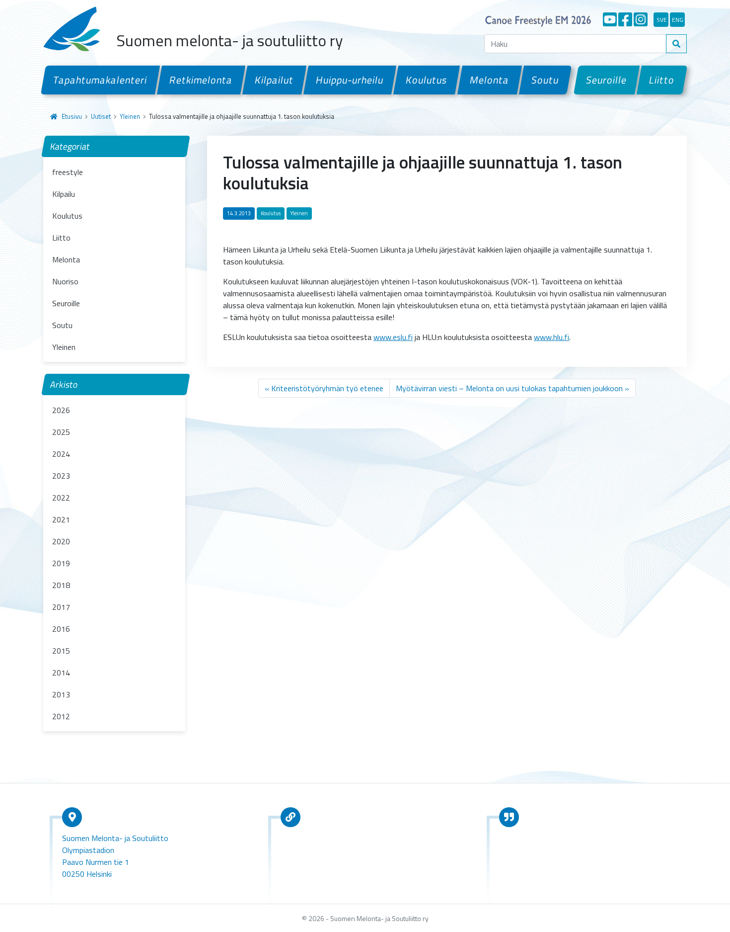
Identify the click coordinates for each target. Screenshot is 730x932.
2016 (61, 629)
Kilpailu (63, 194)
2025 (61, 432)
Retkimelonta (201, 79)
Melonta (489, 79)
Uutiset (101, 116)
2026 (61, 410)
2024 (61, 454)
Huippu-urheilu (350, 79)
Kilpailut (274, 79)
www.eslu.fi (393, 337)
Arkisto (64, 384)
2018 (61, 585)
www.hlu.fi (551, 337)
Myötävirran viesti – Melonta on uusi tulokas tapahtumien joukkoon (509, 388)
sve (662, 19)
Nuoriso (65, 281)
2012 (61, 716)
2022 (61, 498)
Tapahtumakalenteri (100, 79)
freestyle (67, 172)
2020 (61, 541)
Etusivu (72, 116)
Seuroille (606, 79)
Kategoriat (70, 146)
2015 (61, 651)
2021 (61, 519)
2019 (61, 563)
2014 (61, 672)
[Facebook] (625, 19)
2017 (61, 607)
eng (677, 19)
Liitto (662, 79)
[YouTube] (610, 19)
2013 (61, 694)
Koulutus (426, 79)
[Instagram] (641, 19)
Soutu (545, 79)
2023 (61, 476)
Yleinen (130, 116)
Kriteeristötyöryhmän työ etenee (327, 388)
